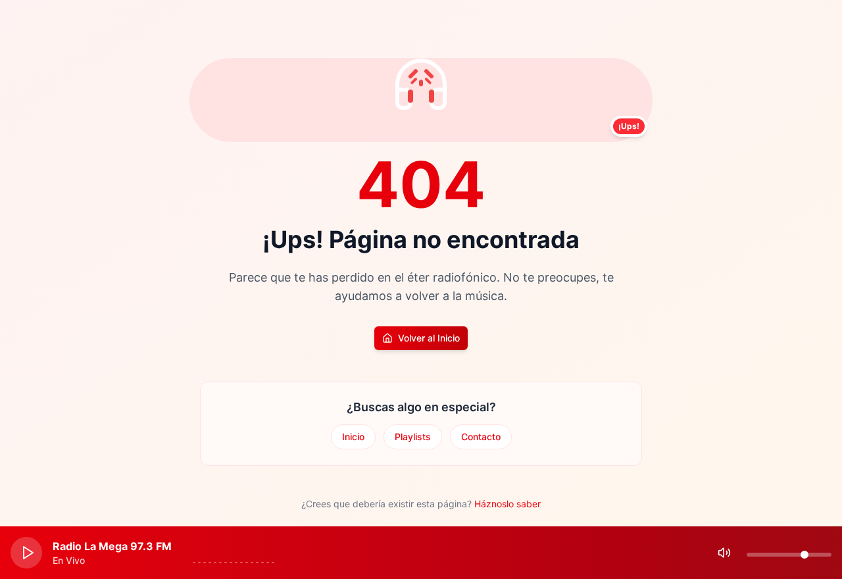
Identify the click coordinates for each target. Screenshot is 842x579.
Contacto (481, 436)
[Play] (26, 552)
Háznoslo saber (507, 503)
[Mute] (724, 553)
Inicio (353, 436)
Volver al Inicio (429, 337)
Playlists (413, 436)
